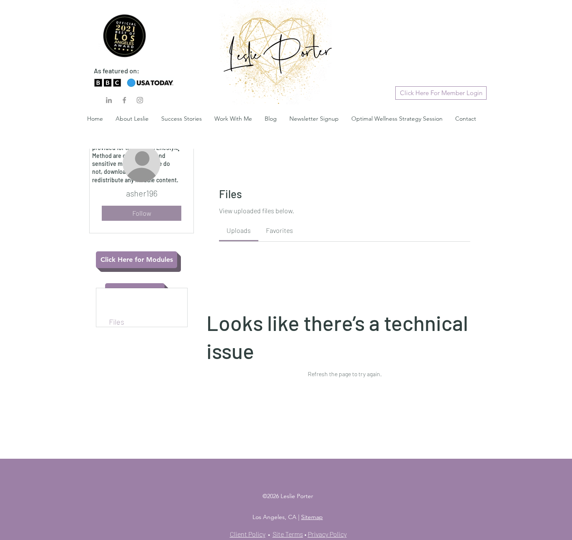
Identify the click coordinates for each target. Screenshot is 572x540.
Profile (119, 292)
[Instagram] (140, 100)
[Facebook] (124, 100)
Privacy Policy (327, 534)
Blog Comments (135, 302)
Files (116, 321)
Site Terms (288, 534)
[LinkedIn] (109, 100)
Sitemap (312, 517)
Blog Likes (125, 312)
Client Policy (247, 534)
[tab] (238, 230)
